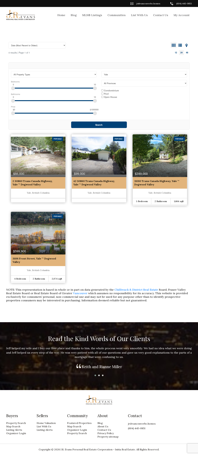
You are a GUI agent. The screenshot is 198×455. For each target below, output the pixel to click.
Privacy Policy (105, 433)
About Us (102, 426)
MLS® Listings (92, 15)
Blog (74, 15)
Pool (106, 93)
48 (187, 52)
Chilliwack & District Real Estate (136, 289)
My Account (181, 15)
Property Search (16, 423)
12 (176, 52)
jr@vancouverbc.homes (148, 3)
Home (61, 15)
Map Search (13, 426)
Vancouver (80, 293)
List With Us (139, 15)
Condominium (111, 90)
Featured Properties (79, 423)
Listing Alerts (14, 429)
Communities (117, 15)
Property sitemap (107, 436)
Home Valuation (46, 423)
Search (99, 124)
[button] (95, 375)
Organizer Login (16, 433)
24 (181, 52)
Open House (110, 96)
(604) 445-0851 (184, 3)
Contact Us (160, 15)
